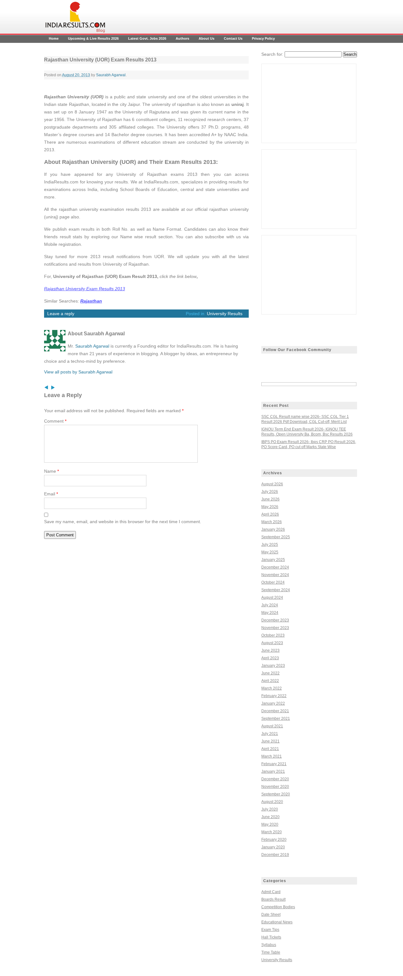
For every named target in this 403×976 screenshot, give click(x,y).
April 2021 (270, 749)
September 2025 (275, 537)
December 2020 (275, 779)
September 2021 (275, 718)
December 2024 (275, 567)
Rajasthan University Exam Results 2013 (84, 288)
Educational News (276, 922)
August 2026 (272, 484)
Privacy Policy (263, 38)
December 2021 (275, 711)
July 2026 (269, 491)
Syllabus (268, 945)
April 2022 (270, 681)
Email (51, 493)
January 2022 (273, 703)
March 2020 (271, 832)
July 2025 (269, 544)
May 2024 (269, 612)
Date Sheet (271, 914)
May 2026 (269, 507)
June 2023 (270, 650)
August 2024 (272, 597)
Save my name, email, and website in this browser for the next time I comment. (122, 521)
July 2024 (269, 605)
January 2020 (273, 847)
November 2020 (275, 786)
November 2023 (275, 628)
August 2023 (272, 643)
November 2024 (275, 575)
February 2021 (274, 764)
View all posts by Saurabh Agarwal (78, 371)
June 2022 (270, 673)
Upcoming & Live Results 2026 (93, 38)
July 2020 (269, 809)
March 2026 (271, 522)
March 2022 (271, 688)
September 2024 (275, 590)
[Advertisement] (309, 103)
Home (54, 38)
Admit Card (271, 892)
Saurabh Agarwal (111, 75)
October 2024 (273, 582)
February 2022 (274, 696)
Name (51, 471)
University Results (224, 313)
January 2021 (273, 771)
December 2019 (275, 854)
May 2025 (269, 552)
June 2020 (270, 817)
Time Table (270, 952)
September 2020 (275, 794)
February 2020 (274, 839)
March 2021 (271, 756)
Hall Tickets (271, 937)
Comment (55, 421)
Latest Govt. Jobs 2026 (147, 38)
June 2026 (270, 499)
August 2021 (272, 726)
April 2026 (270, 514)
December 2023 (275, 620)
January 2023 (273, 665)
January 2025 (273, 559)
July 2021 (269, 733)
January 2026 (273, 529)
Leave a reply (60, 313)
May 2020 (269, 824)
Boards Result (273, 899)
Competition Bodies (278, 907)
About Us (206, 38)
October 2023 (273, 635)
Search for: (272, 54)
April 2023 (270, 658)
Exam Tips (270, 929)
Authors (182, 38)
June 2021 (270, 741)
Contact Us (233, 38)
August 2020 (272, 802)
